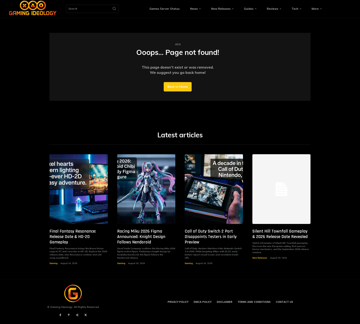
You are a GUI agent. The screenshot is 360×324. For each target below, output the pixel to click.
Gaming (54, 263)
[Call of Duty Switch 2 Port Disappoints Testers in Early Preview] (214, 189)
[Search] (114, 9)
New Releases (259, 258)
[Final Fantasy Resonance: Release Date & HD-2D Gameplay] (79, 189)
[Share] (77, 315)
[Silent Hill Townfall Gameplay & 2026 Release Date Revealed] (281, 189)
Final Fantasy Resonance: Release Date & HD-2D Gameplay (73, 236)
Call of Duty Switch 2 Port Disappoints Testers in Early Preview (211, 236)
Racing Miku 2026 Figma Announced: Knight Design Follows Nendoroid (141, 236)
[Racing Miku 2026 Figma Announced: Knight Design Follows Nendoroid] (146, 189)
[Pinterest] (68, 315)
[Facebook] (60, 315)
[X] (85, 315)
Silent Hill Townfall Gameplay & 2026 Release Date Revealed (280, 233)
